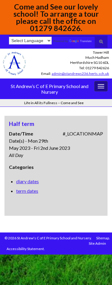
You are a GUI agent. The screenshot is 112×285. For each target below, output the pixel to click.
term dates (27, 191)
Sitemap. (103, 238)
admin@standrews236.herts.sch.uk (80, 73)
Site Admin (97, 243)
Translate (86, 41)
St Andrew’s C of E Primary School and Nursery (49, 89)
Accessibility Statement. (26, 249)
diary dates (27, 181)
